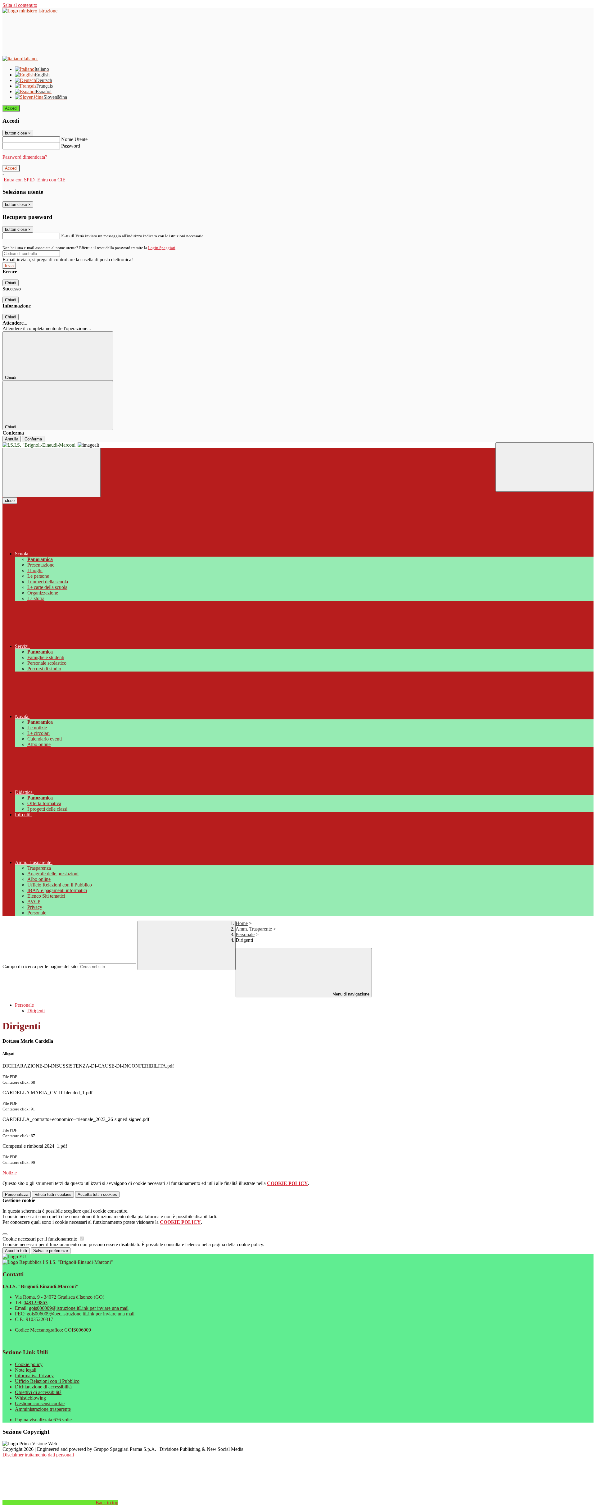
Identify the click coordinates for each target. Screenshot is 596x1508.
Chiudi (10, 282)
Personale (245, 934)
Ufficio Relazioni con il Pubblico (47, 1381)
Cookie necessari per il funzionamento (40, 1238)
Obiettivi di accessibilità (38, 1392)
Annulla (11, 439)
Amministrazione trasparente (43, 1409)
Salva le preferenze (50, 1250)
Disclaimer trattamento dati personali (38, 1454)
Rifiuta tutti (52, 1194)
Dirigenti (36, 1010)
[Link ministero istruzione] (29, 10)
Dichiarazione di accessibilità (43, 1386)
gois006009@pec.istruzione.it (80, 1313)
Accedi (11, 108)
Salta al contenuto (19, 5)
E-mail (67, 235)
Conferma (33, 439)
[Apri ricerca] (544, 467)
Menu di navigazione (350, 994)
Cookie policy (29, 1364)
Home (242, 923)
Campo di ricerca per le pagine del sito (40, 966)
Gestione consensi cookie (40, 1403)
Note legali (25, 1370)
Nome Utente (74, 139)
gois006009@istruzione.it (79, 1308)
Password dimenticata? (24, 157)
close (10, 500)
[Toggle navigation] (51, 472)
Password (70, 145)
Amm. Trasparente (254, 929)
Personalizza (16, 1194)
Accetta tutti (97, 1194)
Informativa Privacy (34, 1375)
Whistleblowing (30, 1398)
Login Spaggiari (161, 247)
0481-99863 (35, 1302)
